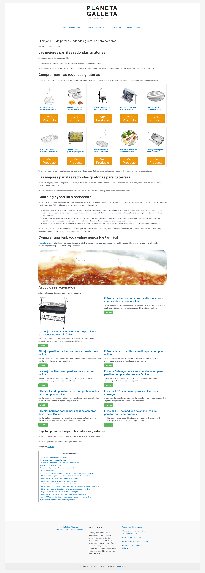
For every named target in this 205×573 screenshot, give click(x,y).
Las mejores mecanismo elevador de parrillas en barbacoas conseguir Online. (68, 333)
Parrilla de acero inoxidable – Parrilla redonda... (48, 108)
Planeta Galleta (120, 566)
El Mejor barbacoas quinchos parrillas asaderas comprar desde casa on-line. (133, 300)
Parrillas (51, 447)
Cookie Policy (64, 527)
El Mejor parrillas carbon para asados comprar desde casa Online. (67, 412)
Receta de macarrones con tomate (135, 541)
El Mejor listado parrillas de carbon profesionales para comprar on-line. (68, 393)
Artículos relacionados (47, 470)
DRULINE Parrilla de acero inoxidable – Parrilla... (128, 151)
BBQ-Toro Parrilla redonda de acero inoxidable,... (101, 151)
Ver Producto (49, 118)
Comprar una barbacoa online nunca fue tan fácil (57, 468)
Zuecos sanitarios (76, 530)
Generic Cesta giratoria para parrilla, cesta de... (75, 151)
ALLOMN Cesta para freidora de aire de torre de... (75, 108)
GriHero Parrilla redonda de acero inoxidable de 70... (154, 108)
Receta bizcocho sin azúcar (132, 527)
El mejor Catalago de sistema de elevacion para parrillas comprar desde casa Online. (133, 373)
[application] (105, 27)
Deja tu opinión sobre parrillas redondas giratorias (57, 499)
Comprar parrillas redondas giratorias (53, 460)
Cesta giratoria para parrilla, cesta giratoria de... (155, 151)
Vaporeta (74, 527)
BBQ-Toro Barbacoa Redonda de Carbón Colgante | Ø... (102, 108)
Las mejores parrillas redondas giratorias (54, 457)
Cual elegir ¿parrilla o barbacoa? (51, 465)
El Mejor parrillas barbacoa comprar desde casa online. (68, 353)
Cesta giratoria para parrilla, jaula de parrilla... (128, 108)
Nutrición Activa (62, 530)
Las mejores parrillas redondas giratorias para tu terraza (59, 463)
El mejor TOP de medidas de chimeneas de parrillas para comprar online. (130, 412)
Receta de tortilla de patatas (132, 537)
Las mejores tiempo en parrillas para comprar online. (66, 373)
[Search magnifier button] (118, 260)
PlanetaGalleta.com (45, 243)
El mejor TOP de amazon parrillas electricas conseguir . (131, 393)
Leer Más (43, 345)
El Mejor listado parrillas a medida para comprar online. (133, 353)
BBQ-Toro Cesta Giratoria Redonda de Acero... (49, 151)
